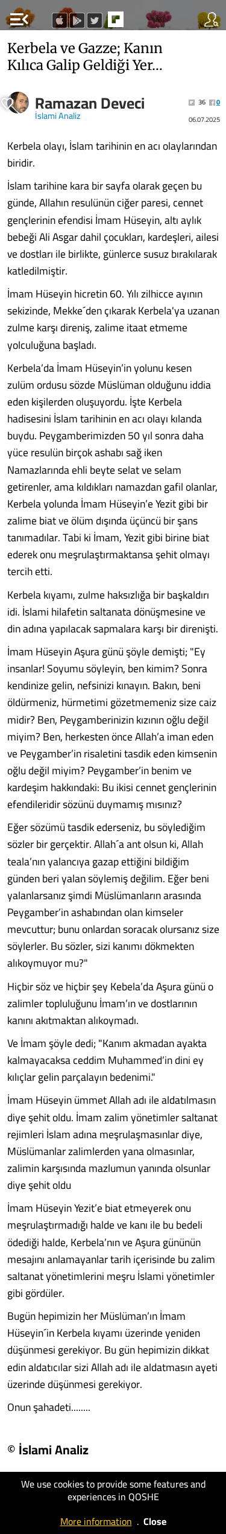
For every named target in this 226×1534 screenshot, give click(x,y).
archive (141, 23)
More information (96, 1521)
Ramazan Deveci (90, 103)
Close (154, 1521)
